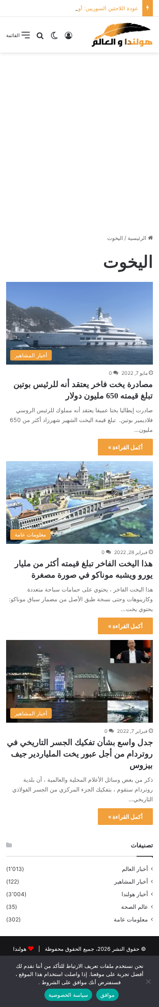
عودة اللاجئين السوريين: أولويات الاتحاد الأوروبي (84, 8)
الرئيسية (138, 238)
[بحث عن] (40, 38)
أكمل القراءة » (125, 447)
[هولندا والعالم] (121, 34)
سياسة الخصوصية (68, 995)
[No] (149, 981)
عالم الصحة (134, 907)
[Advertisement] (79, 140)
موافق (107, 995)
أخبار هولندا (134, 894)
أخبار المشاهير (131, 881)
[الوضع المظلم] (54, 38)
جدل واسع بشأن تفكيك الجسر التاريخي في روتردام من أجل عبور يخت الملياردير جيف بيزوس (80, 754)
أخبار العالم (135, 869)
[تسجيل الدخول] (68, 38)
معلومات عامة (131, 919)
